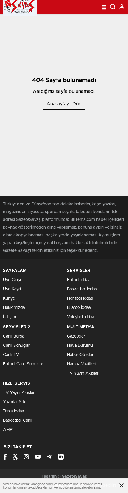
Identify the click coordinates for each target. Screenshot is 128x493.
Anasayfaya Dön (64, 103)
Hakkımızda (14, 308)
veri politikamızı (65, 487)
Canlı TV (11, 355)
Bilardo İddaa (79, 308)
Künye (9, 298)
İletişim (9, 317)
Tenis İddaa (13, 411)
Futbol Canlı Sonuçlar (23, 364)
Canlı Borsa (13, 336)
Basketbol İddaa (82, 289)
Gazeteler (76, 336)
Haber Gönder (80, 355)
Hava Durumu (80, 345)
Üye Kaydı (12, 289)
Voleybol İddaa (80, 317)
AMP (8, 430)
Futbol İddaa (78, 280)
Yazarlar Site (14, 402)
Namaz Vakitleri (81, 364)
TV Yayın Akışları (83, 373)
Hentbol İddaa (80, 298)
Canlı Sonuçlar (16, 345)
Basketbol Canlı (17, 420)
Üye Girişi (12, 280)
